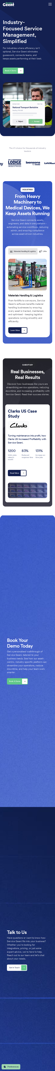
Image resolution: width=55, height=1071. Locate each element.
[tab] (23, 251)
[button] (49, 4)
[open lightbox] (27, 490)
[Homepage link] (9, 4)
